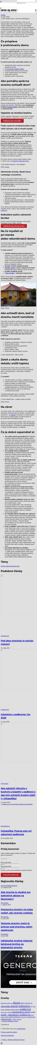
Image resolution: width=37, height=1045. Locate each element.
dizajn (16, 1002)
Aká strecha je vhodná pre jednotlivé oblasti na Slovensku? (15, 895)
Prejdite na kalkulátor (14, 226)
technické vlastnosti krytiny (20, 161)
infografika (5, 1006)
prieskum (9, 1012)
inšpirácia (24, 1006)
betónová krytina (5, 1003)
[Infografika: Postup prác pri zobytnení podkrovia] (17, 804)
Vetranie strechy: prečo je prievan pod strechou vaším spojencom (16, 926)
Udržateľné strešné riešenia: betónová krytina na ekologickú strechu (17, 944)
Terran (7, 167)
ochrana (7, 1009)
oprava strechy (14, 1009)
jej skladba (12, 415)
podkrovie (4, 210)
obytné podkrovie (6, 566)
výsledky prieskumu (17, 1019)
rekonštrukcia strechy (21, 1012)
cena (12, 1003)
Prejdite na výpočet (12, 121)
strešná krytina (24, 1017)
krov (31, 1006)
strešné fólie (31, 1017)
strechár (6, 1017)
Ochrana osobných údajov (9, 1032)
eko (31, 1003)
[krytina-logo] (8, 8)
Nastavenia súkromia (7, 1035)
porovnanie (4, 1012)
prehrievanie (15, 566)
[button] (1, 1043)
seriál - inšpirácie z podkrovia (15, 1014)
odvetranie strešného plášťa (15, 69)
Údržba (3, 15)
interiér (14, 1006)
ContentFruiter (20, 1029)
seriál (33, 1012)
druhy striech (25, 1003)
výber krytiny (6, 1019)
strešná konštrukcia (14, 1017)
